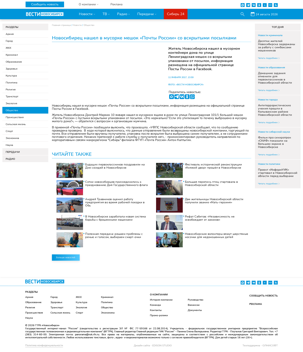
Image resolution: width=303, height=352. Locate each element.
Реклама (116, 4)
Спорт (9, 131)
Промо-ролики (159, 315)
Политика (11, 82)
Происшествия (15, 117)
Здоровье (12, 68)
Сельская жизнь (16, 124)
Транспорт (12, 96)
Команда (155, 305)
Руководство (195, 300)
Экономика (12, 138)
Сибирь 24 (175, 14)
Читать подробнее (268, 58)
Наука (9, 145)
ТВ (105, 14)
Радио (122, 14)
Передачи (145, 14)
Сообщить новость (45, 4)
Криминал (12, 55)
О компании (87, 4)
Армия (10, 34)
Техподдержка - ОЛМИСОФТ (260, 345)
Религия (11, 89)
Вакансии (193, 305)
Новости (85, 14)
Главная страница (61, 25)
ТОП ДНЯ (278, 27)
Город (9, 41)
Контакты (156, 310)
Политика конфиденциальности (44, 345)
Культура (11, 75)
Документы (195, 310)
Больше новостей (65, 257)
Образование (14, 62)
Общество (12, 110)
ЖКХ (8, 48)
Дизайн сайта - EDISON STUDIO (153, 345)
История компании (161, 300)
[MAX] (171, 96)
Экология (11, 103)
